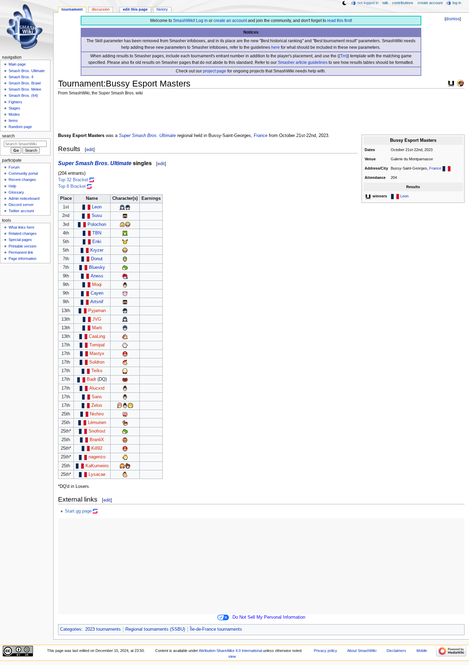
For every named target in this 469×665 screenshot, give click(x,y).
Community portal (23, 173)
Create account (430, 3)
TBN (96, 233)
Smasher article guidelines (303, 62)
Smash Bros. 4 (21, 77)
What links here (21, 227)
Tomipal (97, 345)
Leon (404, 196)
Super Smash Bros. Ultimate (147, 135)
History (162, 9)
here (275, 47)
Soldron (96, 362)
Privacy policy (325, 651)
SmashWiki (183, 20)
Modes (14, 114)
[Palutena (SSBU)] (125, 233)
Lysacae (97, 474)
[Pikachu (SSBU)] (125, 241)
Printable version (22, 246)
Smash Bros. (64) (23, 95)
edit (89, 149)
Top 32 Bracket (73, 179)
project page (214, 71)
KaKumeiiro (96, 465)
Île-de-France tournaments (216, 629)
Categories (70, 629)
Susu (97, 215)
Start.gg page (78, 511)
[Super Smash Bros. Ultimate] (451, 82)
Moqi (97, 284)
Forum (14, 167)
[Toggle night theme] (344, 3)
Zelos (96, 405)
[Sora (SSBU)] (127, 465)
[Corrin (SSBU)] (125, 345)
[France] (446, 168)
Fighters (15, 102)
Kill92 (96, 448)
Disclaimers (396, 651)
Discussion (101, 9)
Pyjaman (97, 310)
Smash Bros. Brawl (25, 83)
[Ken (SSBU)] (130, 405)
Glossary (16, 192)
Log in (202, 20)
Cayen (97, 293)
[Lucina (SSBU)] (122, 207)
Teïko (96, 370)
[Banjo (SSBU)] (125, 422)
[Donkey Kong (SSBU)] (125, 474)
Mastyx (97, 353)
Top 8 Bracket (72, 186)
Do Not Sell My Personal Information (268, 617)
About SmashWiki (361, 651)
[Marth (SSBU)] (125, 327)
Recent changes (22, 179)
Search (8, 136)
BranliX (97, 439)
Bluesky (97, 267)
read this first (339, 20)
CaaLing (97, 336)
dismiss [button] (453, 18)
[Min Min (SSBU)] (122, 224)
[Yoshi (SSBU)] (125, 267)
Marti (97, 327)
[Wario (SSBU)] (127, 224)
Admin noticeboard (24, 198)
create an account (230, 20)
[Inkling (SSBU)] (122, 465)
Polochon (97, 224)
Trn (343, 56)
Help (12, 186)
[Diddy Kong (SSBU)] (125, 362)
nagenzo (97, 457)
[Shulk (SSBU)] (125, 370)
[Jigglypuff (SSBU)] (125, 293)
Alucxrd (96, 388)
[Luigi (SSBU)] (125, 258)
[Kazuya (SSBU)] (125, 284)
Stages (14, 108)
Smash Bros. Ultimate (27, 71)
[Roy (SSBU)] (125, 276)
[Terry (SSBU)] (119, 405)
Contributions (402, 3)
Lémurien (97, 422)
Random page (20, 127)
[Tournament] (460, 82)
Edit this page (135, 9)
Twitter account (21, 211)
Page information (22, 258)
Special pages (20, 240)
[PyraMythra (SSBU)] (125, 336)
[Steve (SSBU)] (125, 215)
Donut (97, 258)
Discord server (21, 205)
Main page (17, 64)
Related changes (23, 233)
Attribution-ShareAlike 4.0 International (230, 651)
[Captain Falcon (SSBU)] (125, 439)
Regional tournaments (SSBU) (155, 629)
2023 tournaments (103, 629)
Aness (97, 276)
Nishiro (97, 414)
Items (13, 120)
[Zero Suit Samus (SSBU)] (125, 457)
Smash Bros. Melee (25, 89)
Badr (91, 379)
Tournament (72, 9)
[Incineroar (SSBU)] (125, 379)
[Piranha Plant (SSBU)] (125, 414)
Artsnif (96, 301)
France (435, 168)
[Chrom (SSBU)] (127, 207)
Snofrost (97, 431)
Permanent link (21, 252)
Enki (96, 241)
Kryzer (96, 250)
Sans (97, 396)
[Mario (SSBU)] (125, 353)
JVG (96, 319)
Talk (385, 3)
